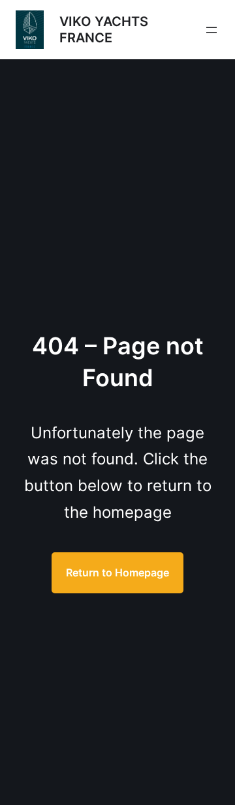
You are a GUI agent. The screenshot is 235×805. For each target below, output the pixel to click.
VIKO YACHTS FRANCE (103, 30)
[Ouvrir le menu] (211, 30)
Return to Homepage (117, 572)
